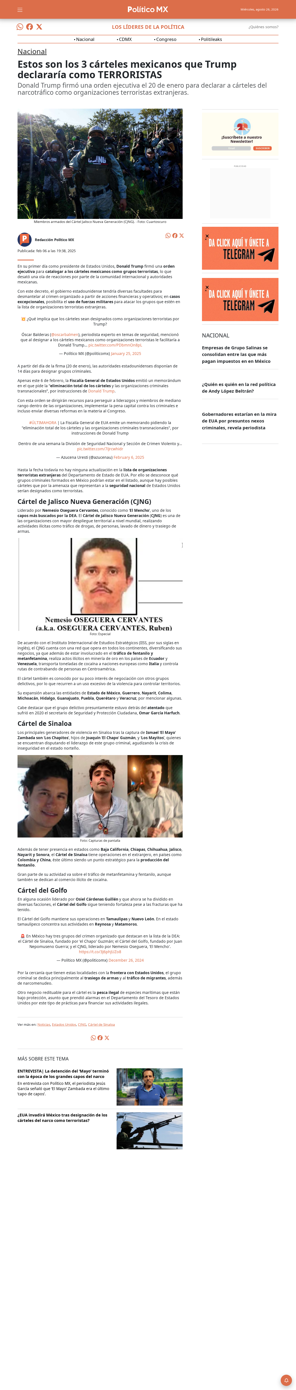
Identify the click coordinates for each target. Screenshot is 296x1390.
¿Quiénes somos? (263, 26)
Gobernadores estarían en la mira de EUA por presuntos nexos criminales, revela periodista (239, 421)
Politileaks (211, 39)
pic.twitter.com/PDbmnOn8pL (115, 345)
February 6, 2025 (129, 457)
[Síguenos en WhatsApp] (20, 26)
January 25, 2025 (126, 353)
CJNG (82, 1024)
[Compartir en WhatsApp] (168, 235)
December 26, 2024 (126, 960)
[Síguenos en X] (39, 26)
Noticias (43, 1024)
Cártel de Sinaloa (101, 1024)
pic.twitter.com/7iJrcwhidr (100, 449)
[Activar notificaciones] (286, 1380)
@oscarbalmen (64, 334)
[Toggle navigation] (20, 9)
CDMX (125, 39)
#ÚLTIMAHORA (42, 422)
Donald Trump (101, 391)
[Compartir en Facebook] (175, 235)
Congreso (166, 39)
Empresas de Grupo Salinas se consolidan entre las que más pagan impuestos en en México (236, 354)
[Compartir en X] (181, 235)
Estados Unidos (64, 1024)
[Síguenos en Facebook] (29, 26)
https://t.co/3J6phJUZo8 (100, 951)
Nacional (85, 39)
